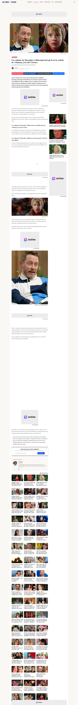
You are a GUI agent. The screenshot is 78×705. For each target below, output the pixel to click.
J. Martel (16, 67)
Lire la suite (20, 467)
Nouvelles (14, 57)
